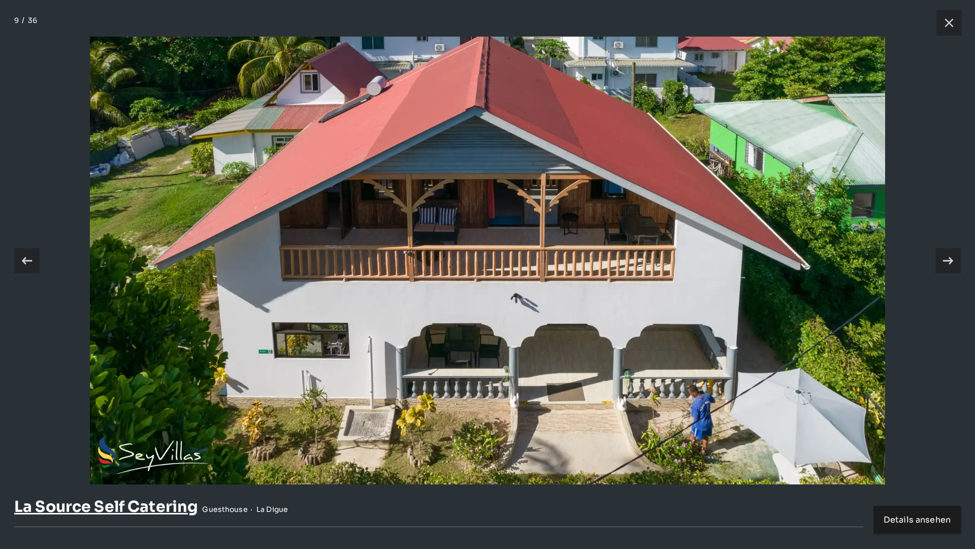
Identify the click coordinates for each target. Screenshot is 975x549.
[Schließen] (944, 23)
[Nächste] (948, 261)
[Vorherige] (27, 261)
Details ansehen (917, 519)
